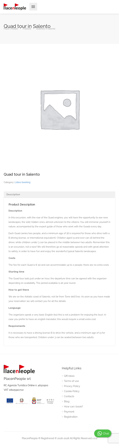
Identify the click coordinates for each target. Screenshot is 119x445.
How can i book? (73, 406)
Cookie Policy (71, 391)
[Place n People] (15, 6)
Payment (69, 411)
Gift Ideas (69, 375)
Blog (66, 401)
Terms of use (71, 381)
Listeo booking (22, 182)
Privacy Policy (72, 386)
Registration (70, 416)
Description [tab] (13, 194)
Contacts (69, 396)
